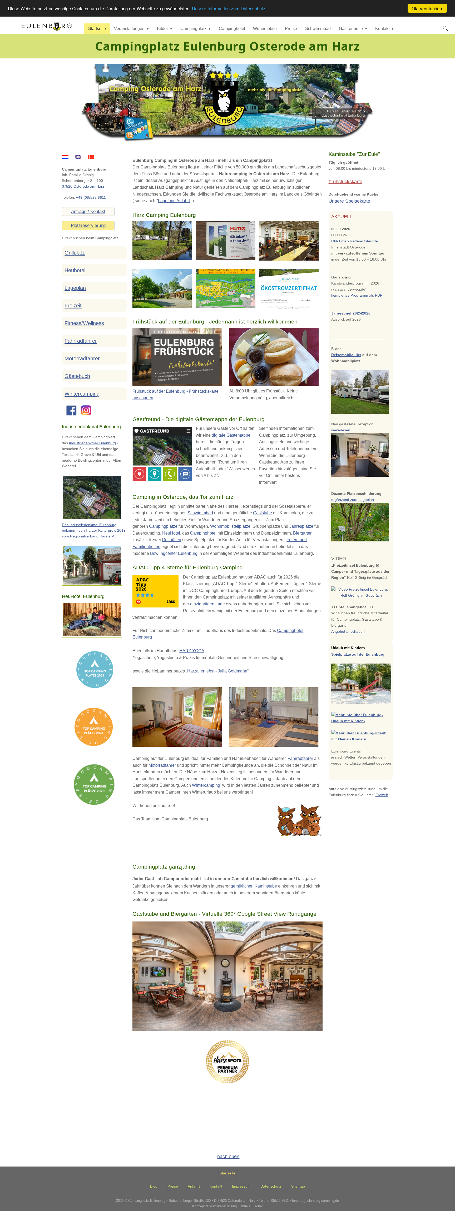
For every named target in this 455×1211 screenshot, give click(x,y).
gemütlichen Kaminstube (254, 886)
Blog (153, 1186)
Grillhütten (171, 539)
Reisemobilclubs (346, 355)
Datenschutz (270, 1186)
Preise (291, 28)
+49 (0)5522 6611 (91, 198)
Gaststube (262, 513)
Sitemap (298, 1186)
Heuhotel (75, 270)
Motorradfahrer (162, 765)
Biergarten (303, 533)
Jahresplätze (301, 526)
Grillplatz (75, 253)
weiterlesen (340, 430)
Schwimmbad (318, 28)
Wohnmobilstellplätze (230, 526)
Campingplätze (163, 526)
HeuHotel (171, 533)
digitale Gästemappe (231, 435)
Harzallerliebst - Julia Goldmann (217, 671)
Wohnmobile (265, 28)
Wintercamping (206, 785)
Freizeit (73, 305)
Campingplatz (193, 28)
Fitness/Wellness (84, 323)
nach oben (228, 1156)
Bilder (162, 28)
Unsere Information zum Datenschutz (228, 8)
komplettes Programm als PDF (356, 295)
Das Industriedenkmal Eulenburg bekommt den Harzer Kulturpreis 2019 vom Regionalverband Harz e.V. (94, 531)
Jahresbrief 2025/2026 (350, 313)
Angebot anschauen (348, 631)
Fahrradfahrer (300, 758)
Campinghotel (232, 28)
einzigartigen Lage (207, 604)
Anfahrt (194, 1186)
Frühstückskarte (345, 181)
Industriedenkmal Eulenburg (92, 443)
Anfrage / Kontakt (88, 211)
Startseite (97, 28)
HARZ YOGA (191, 651)
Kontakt (382, 28)
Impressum (241, 1186)
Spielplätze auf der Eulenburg (357, 654)
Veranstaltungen (129, 28)
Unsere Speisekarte (349, 201)
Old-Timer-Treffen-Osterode (354, 241)
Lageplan (75, 288)
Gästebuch (77, 376)
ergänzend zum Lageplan (352, 499)
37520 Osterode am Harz (83, 186)
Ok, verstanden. (427, 8)
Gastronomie (351, 28)
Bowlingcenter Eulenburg (173, 553)
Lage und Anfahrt (174, 200)
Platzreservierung (88, 225)
